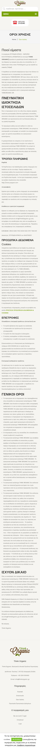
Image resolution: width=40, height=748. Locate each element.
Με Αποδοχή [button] (17, 739)
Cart (20, 724)
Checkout (20, 720)
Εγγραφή (20, 692)
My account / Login (20, 716)
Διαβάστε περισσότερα (26, 745)
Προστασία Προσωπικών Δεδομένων (20, 703)
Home (14, 39)
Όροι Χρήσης (20, 699)
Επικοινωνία (20, 696)
